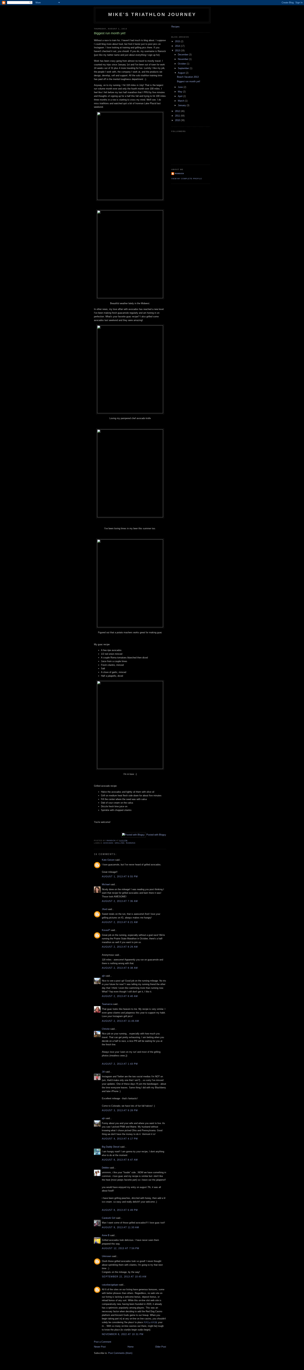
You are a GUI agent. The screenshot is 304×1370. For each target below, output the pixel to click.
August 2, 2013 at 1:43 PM (120, 1064)
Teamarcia (107, 1004)
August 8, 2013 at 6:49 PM (120, 1210)
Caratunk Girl (108, 1218)
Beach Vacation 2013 (188, 77)
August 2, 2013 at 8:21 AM (120, 922)
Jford (104, 909)
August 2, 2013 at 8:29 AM (120, 946)
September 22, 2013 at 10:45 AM (124, 1276)
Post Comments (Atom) (120, 1353)
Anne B (105, 1235)
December (183, 54)
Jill (103, 1071)
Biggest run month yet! (188, 81)
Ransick (179, 173)
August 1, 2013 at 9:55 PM (120, 876)
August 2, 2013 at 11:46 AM (120, 1021)
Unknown (106, 1256)
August (182, 73)
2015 (178, 41)
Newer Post (100, 1346)
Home (131, 1346)
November (183, 59)
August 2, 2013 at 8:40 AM (120, 996)
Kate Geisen (108, 860)
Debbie (105, 1167)
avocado (108, 843)
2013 (178, 50)
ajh (103, 975)
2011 (178, 115)
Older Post (160, 1346)
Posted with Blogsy (156, 834)
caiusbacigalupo (110, 1284)
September (184, 68)
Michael (106, 884)
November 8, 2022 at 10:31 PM (122, 1334)
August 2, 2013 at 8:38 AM (120, 968)
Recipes (175, 26)
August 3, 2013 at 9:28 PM (120, 1110)
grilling (120, 843)
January (182, 105)
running (130, 843)
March (181, 100)
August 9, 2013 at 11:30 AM (120, 1227)
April (180, 96)
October (182, 63)
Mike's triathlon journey (152, 14)
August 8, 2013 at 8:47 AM (120, 1159)
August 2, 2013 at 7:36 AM (120, 901)
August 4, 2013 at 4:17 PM (120, 1138)
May (180, 91)
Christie (106, 1029)
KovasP (106, 930)
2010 (178, 120)
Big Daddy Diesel (110, 1146)
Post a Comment (102, 1341)
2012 (178, 111)
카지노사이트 (150, 1322)
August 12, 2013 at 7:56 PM (120, 1248)
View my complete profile (186, 179)
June (180, 87)
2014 (178, 46)
